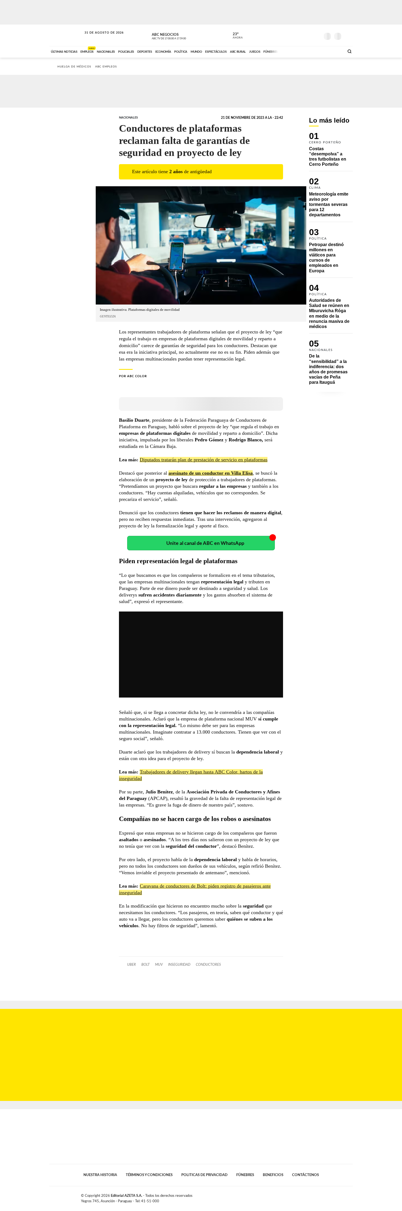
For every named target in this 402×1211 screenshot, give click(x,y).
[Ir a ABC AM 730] (311, 51)
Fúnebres (245, 1175)
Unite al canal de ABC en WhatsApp (205, 543)
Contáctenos (305, 1175)
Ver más (331, 152)
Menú (348, 35)
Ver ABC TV (179, 35)
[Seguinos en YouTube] (308, 35)
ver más (234, 35)
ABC (66, 35)
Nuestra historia (100, 1175)
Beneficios (273, 1175)
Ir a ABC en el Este (99, 38)
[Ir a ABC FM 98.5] (333, 51)
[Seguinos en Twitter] (299, 35)
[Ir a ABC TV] (296, 51)
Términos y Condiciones (149, 1175)
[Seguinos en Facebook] (291, 35)
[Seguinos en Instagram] (316, 35)
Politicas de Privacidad (204, 1175)
